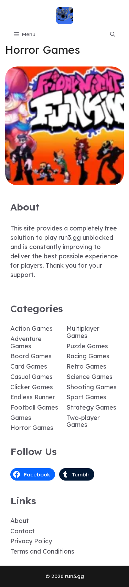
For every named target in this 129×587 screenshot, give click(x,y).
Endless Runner (32, 397)
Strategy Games (91, 407)
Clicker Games (31, 387)
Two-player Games (83, 421)
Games (20, 418)
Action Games (31, 328)
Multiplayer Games (82, 332)
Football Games (34, 407)
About (19, 521)
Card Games (28, 366)
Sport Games (86, 397)
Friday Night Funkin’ (64, 180)
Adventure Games (26, 342)
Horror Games (31, 428)
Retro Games (86, 366)
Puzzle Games (87, 346)
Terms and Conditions (42, 551)
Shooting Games (91, 387)
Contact (22, 531)
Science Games (89, 377)
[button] (112, 34)
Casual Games (31, 377)
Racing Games (87, 356)
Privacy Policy (31, 541)
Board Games (31, 356)
